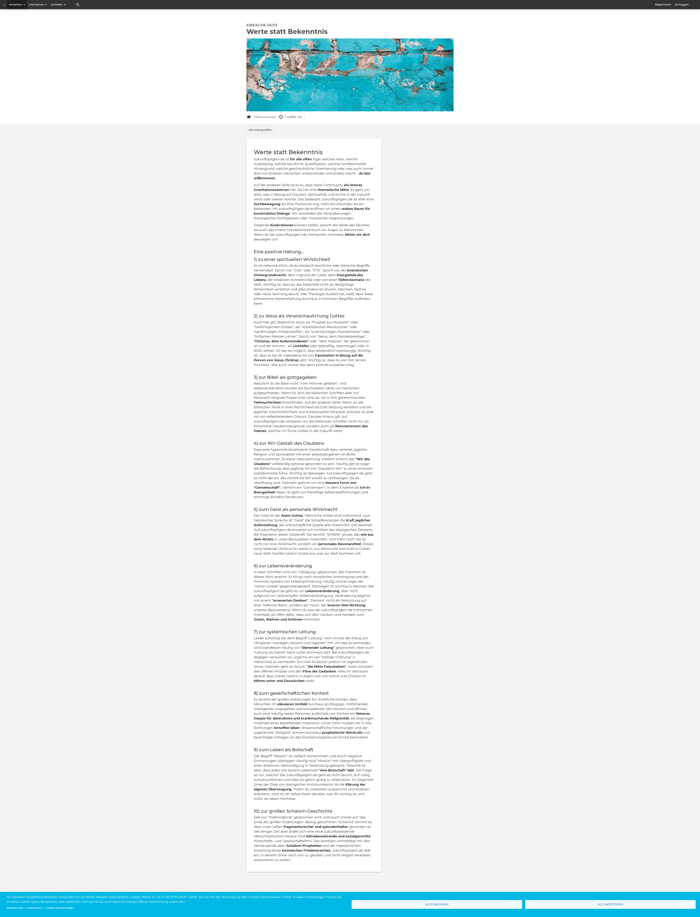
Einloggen (682, 4)
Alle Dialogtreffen (260, 130)
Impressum (34, 907)
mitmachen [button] (37, 4)
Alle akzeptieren (610, 904)
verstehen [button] (16, 4)
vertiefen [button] (57, 4)
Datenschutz (15, 907)
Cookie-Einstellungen (60, 907)
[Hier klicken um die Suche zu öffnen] (77, 4)
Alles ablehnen (436, 904)
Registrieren (663, 4)
